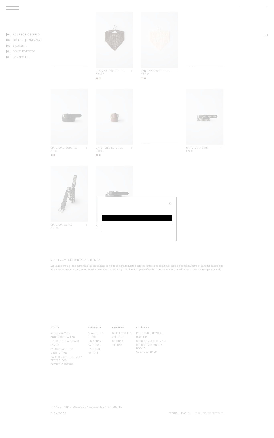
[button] (137, 218)
